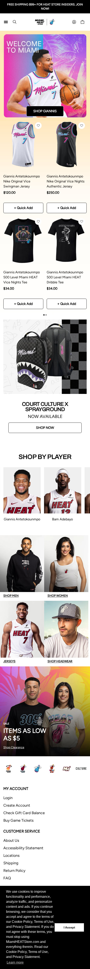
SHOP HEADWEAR (60, 661)
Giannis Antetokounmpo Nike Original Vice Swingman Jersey (21, 181)
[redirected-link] (45, 76)
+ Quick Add (23, 208)
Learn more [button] (15, 962)
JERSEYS (9, 661)
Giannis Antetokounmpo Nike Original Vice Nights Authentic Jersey (65, 181)
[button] (38, 125)
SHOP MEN (11, 595)
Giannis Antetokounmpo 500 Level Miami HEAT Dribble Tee (65, 277)
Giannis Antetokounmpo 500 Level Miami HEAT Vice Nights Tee (21, 277)
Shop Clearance (13, 747)
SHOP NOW (45, 428)
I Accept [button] (69, 927)
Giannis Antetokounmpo (22, 519)
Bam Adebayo (62, 519)
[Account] (74, 22)
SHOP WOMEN (58, 595)
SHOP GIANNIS (45, 111)
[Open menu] (5, 21)
